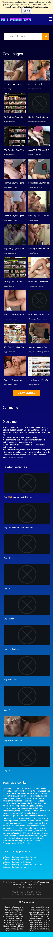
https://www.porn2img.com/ (39, 924)
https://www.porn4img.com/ (39, 928)
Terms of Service (38, 882)
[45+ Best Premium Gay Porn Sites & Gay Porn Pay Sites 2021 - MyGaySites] (15, 343)
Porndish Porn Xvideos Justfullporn (24, 839)
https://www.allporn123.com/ (39, 918)
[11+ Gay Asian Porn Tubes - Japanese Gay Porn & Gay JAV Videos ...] (39, 375)
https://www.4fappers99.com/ (14, 909)
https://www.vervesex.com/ (13, 920)
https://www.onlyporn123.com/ (39, 920)
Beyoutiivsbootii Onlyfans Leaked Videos (21, 813)
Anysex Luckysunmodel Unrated (24, 828)
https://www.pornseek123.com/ (39, 913)
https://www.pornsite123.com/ (13, 917)
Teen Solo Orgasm (42, 811)
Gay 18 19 (8, 558)
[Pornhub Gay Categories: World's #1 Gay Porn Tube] (15, 178)
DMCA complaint (18, 457)
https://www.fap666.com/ (13, 915)
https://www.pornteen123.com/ (39, 917)
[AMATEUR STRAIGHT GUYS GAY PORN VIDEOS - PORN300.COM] (39, 145)
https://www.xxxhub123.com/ (14, 924)
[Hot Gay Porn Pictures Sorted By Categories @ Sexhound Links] (39, 113)
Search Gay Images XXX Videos (18, 859)
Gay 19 (7, 588)
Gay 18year (9, 619)
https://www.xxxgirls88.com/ (39, 907)
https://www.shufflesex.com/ (14, 918)
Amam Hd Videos (10, 806)
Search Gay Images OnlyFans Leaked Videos (24, 864)
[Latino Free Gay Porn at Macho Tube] (39, 178)
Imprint (27, 882)
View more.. (26, 392)
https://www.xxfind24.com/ (14, 928)
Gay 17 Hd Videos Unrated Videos (18, 527)
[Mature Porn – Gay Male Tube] (39, 277)
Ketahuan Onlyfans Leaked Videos (18, 811)
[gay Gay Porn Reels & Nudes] (39, 244)
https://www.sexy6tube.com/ (39, 909)
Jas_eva (14, 818)
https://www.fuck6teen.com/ (39, 911)
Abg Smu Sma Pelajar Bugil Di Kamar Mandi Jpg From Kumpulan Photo (25, 797)
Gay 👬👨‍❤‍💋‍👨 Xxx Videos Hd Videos (18, 497)
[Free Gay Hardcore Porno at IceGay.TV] (15, 80)
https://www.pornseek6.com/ (39, 915)
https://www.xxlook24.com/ (14, 930)
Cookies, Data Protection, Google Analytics (29, 7)
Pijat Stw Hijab (24, 843)
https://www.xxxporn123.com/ (13, 926)
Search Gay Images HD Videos (18, 862)
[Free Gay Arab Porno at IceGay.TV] (39, 211)
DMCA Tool (36, 884)
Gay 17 (7, 710)
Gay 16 (7, 770)
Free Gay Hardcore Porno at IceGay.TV (20, 84)
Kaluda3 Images (26, 806)
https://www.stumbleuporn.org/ (39, 930)
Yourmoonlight (25, 818)
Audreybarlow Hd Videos (28, 791)
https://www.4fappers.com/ (13, 907)
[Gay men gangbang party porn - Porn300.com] (15, 244)
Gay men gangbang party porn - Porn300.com (23, 248)
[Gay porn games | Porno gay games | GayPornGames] (39, 343)
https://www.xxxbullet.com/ (13, 922)
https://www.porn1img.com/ (39, 922)
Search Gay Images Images (17, 867)
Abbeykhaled (31, 838)
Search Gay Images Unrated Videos (20, 857)
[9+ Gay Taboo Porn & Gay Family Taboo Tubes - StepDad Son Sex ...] (15, 277)
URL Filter (26, 884)
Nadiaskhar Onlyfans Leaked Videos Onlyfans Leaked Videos (24, 831)
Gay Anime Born (11, 679)
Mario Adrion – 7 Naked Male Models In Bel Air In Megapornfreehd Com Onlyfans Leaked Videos (25, 825)
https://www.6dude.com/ (13, 913)
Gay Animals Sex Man (13, 740)
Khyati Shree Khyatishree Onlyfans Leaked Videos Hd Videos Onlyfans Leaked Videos (23, 801)
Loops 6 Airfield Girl (33, 808)
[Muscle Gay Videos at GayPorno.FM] (39, 80)
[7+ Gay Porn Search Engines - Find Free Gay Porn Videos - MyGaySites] (15, 113)
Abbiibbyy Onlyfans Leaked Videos (23, 807)
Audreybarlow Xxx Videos (36, 803)
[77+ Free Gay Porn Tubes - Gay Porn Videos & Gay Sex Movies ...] (15, 145)
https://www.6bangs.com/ (14, 911)
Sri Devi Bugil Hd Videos (28, 835)
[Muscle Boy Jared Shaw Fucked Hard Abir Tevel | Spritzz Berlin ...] (39, 310)
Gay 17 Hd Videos (11, 649)
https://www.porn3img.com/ (39, 926)
